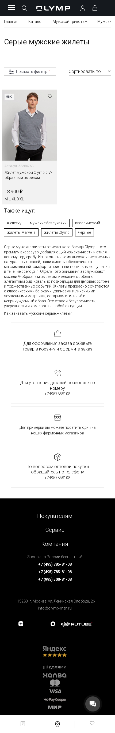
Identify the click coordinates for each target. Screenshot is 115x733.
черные (84, 232)
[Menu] (11, 8)
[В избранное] (50, 96)
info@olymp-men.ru (55, 608)
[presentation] (57, 366)
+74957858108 (57, 394)
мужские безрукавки (48, 223)
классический (87, 223)
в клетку (14, 223)
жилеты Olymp (57, 232)
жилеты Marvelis (21, 232)
